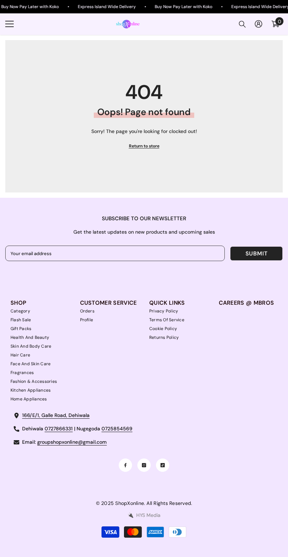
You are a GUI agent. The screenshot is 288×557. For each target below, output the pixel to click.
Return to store (144, 146)
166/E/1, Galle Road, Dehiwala (56, 415)
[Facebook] (125, 465)
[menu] (9, 24)
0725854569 (117, 428)
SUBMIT (257, 253)
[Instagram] (144, 465)
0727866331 (59, 428)
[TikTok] (162, 465)
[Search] (242, 24)
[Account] (258, 24)
